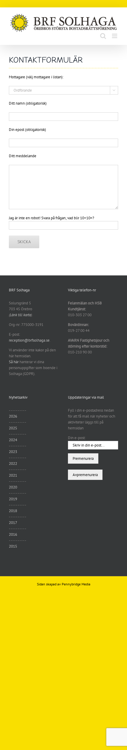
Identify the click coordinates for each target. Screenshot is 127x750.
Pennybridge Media (76, 584)
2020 (13, 487)
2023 (13, 451)
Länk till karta (20, 314)
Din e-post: (77, 437)
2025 (13, 428)
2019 (13, 498)
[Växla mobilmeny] (115, 36)
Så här (14, 361)
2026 (13, 416)
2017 (13, 522)
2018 (13, 510)
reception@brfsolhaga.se (29, 340)
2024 (13, 439)
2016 (13, 534)
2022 (13, 463)
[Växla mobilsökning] (103, 36)
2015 (13, 546)
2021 (13, 475)
